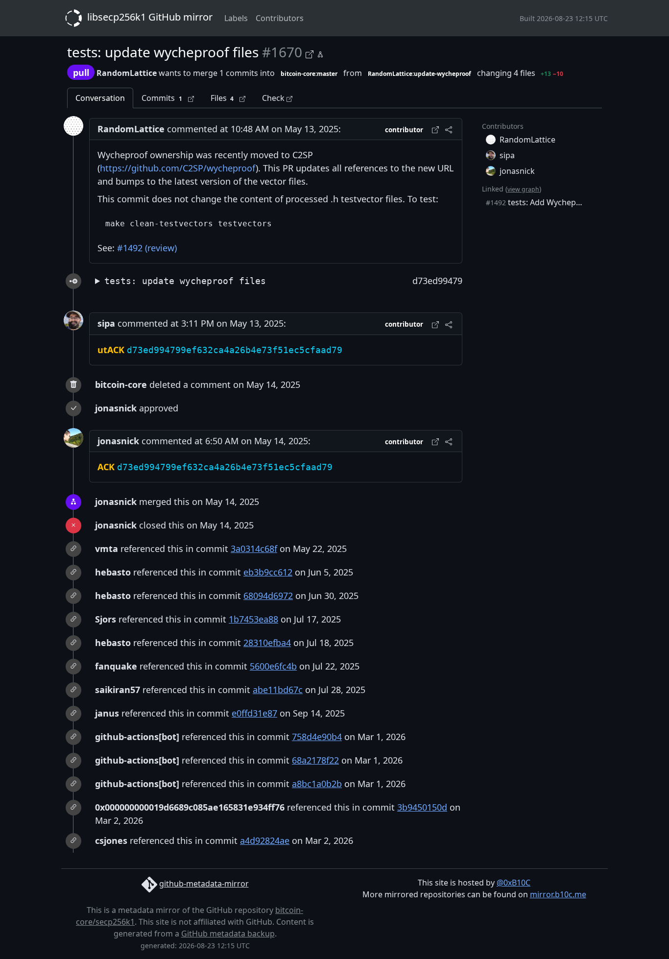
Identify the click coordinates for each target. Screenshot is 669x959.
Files (222, 98)
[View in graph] (320, 53)
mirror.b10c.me (558, 894)
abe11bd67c (278, 689)
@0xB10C (513, 882)
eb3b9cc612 (267, 572)
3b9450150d (422, 807)
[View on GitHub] (311, 53)
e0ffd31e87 (254, 713)
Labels (236, 18)
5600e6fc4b (273, 666)
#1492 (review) (147, 248)
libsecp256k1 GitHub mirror (149, 17)
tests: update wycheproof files (185, 281)
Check (274, 98)
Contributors (280, 18)
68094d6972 (268, 595)
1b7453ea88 (253, 619)
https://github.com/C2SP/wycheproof (178, 168)
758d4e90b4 (317, 737)
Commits (162, 98)
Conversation (100, 98)
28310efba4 (267, 642)
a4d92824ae (264, 840)
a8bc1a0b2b (317, 784)
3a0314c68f (254, 548)
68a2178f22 (315, 760)
